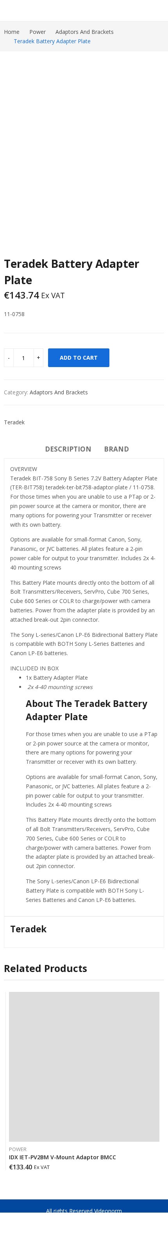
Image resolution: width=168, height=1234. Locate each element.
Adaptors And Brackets (59, 392)
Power (18, 1149)
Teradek (14, 422)
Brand (116, 449)
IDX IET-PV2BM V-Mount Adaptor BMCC (62, 1157)
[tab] (68, 450)
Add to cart (79, 357)
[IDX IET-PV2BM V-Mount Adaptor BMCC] (84, 1067)
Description (68, 449)
